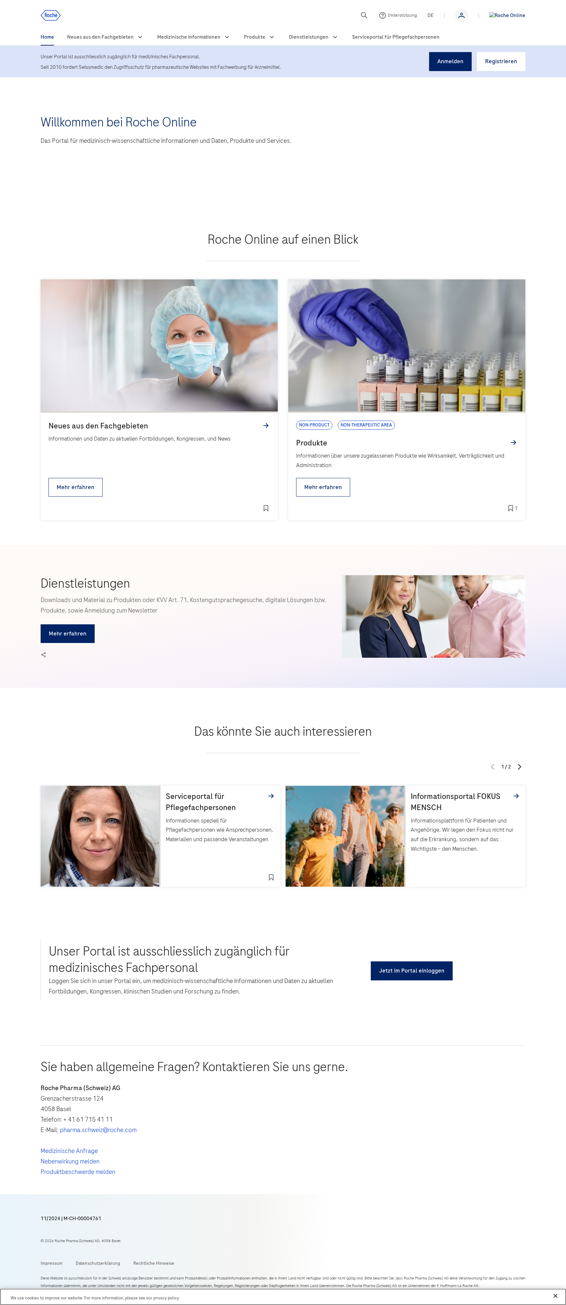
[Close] (555, 1296)
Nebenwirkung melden (70, 1161)
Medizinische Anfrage (69, 1150)
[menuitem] (47, 37)
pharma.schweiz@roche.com (98, 1129)
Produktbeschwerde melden (78, 1171)
